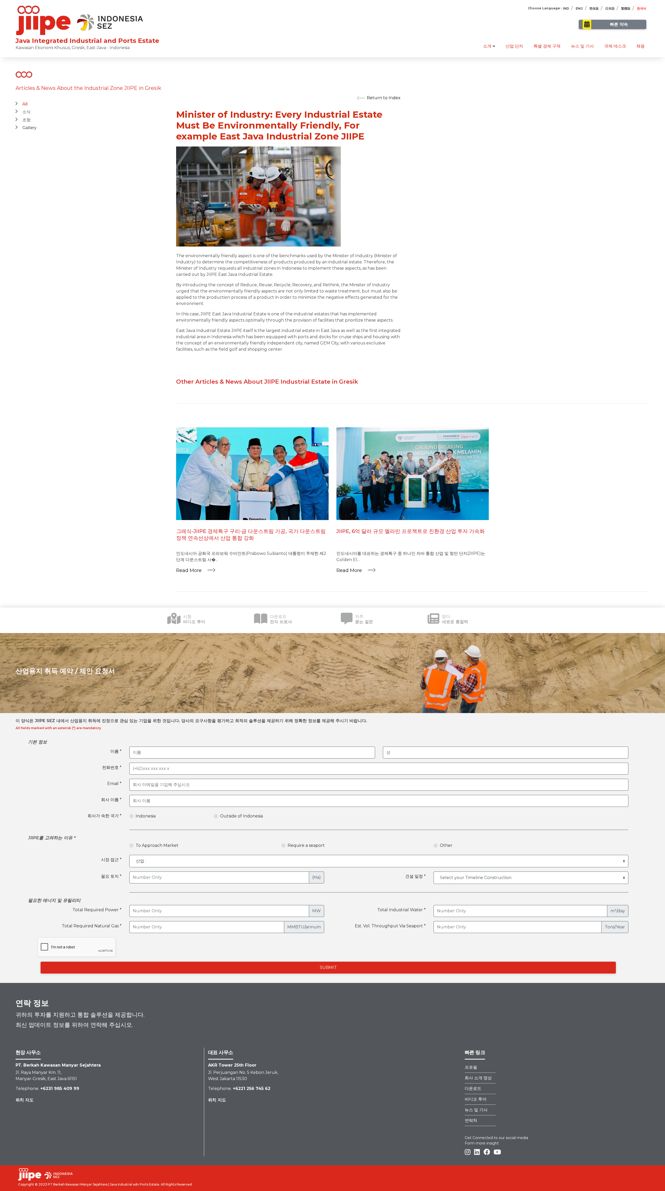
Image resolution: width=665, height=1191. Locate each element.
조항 (26, 119)
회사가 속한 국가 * (105, 815)
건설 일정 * (415, 876)
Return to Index (384, 97)
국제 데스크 (615, 46)
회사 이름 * (111, 799)
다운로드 (473, 1088)
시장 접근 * (111, 859)
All (25, 104)
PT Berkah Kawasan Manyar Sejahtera (78, 1184)
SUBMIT (328, 967)
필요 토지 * (111, 876)
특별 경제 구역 (547, 46)
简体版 (594, 8)
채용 (640, 46)
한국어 (641, 8)
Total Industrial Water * (401, 909)
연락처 (471, 1120)
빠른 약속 (619, 24)
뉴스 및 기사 (582, 46)
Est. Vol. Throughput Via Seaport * (390, 925)
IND (566, 8)
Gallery (29, 127)
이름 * (116, 751)
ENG (579, 8)
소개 (487, 46)
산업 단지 (514, 46)
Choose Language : (545, 8)
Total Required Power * (97, 909)
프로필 (471, 1067)
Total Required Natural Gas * (92, 925)
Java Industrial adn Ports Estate (134, 1184)
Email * (114, 783)
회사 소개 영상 (478, 1077)
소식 (26, 111)
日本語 (610, 8)
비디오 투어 (476, 1099)
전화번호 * (112, 767)
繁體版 (625, 8)
